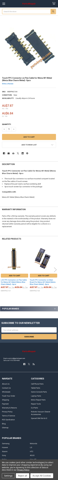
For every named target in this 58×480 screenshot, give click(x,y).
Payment (5, 404)
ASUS (32, 455)
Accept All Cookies (42, 475)
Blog (4, 424)
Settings (8, 475)
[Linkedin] (23, 153)
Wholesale (6, 392)
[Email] (9, 153)
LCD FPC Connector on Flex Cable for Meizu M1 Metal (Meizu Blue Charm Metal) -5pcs (14, 282)
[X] (18, 153)
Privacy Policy (7, 412)
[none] (29, 47)
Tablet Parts (35, 388)
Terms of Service (8, 416)
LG (31, 447)
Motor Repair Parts (38, 400)
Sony (4, 455)
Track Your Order (8, 396)
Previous (2, 270)
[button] (29, 145)
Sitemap (5, 428)
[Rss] (34, 364)
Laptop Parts (36, 396)
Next (55, 270)
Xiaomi (4, 451)
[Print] (13, 153)
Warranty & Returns (9, 408)
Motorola (33, 444)
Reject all (22, 475)
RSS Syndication (8, 420)
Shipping (5, 400)
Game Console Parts (39, 392)
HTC (31, 451)
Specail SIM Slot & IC (39, 418)
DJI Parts (34, 408)
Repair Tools (36, 404)
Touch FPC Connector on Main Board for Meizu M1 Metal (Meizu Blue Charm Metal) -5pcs (43, 282)
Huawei (5, 447)
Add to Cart (14, 276)
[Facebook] (4, 153)
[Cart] (54, 3)
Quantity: (6, 124)
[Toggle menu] (3, 3)
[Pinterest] (27, 153)
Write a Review (7, 84)
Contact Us (6, 388)
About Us (5, 384)
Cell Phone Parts (37, 384)
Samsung (5, 444)
